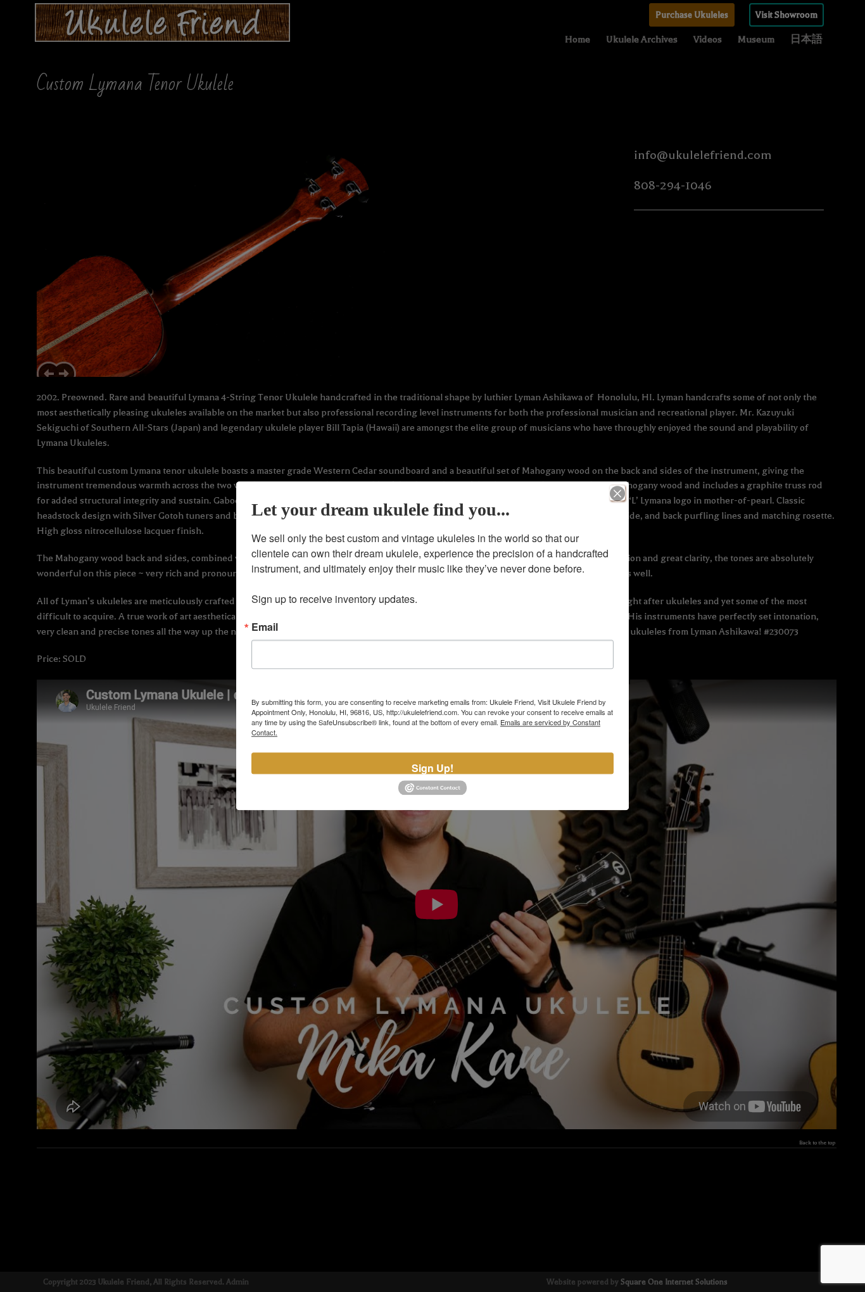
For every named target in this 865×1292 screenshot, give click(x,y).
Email (264, 627)
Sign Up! (432, 767)
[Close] (617, 492)
